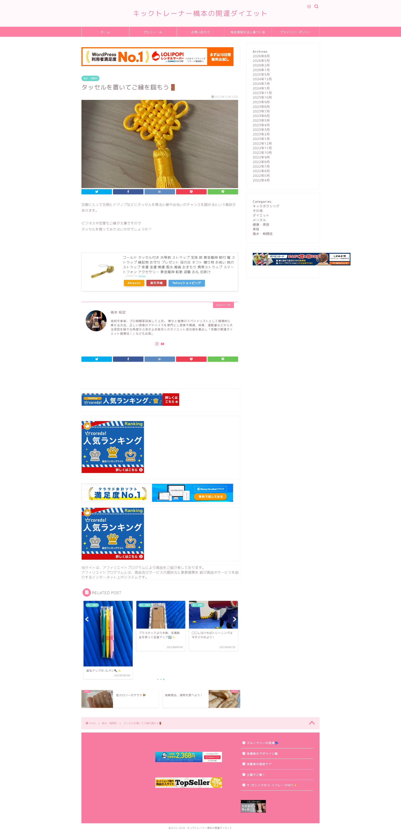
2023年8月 (261, 106)
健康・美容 (261, 224)
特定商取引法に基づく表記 (248, 33)
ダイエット (261, 215)
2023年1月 (261, 139)
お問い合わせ (200, 32)
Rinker (142, 275)
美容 (256, 229)
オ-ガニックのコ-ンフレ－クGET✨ (272, 785)
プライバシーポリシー (295, 32)
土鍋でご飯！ (256, 775)
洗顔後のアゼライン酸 (262, 753)
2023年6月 (261, 116)
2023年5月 (261, 120)
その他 (258, 211)
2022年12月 (262, 143)
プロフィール (152, 32)
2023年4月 (261, 125)
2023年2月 (261, 134)
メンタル (259, 220)
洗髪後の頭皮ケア (259, 764)
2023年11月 (262, 93)
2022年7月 (261, 166)
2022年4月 (261, 180)
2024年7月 (261, 84)
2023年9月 (261, 102)
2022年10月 (262, 152)
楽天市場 (156, 283)
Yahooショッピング (186, 283)
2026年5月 (261, 61)
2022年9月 (261, 157)
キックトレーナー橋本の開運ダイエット (200, 13)
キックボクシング (266, 206)
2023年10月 (262, 97)
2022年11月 (262, 148)
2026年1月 (261, 70)
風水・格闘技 (90, 78)
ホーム (105, 32)
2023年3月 (261, 129)
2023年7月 (261, 111)
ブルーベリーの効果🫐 (263, 743)
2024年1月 (261, 88)
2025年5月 (261, 74)
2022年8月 (261, 162)
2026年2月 (261, 65)
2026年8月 (261, 56)
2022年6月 (261, 171)
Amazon (134, 283)
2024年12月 (262, 79)
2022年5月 (261, 175)
